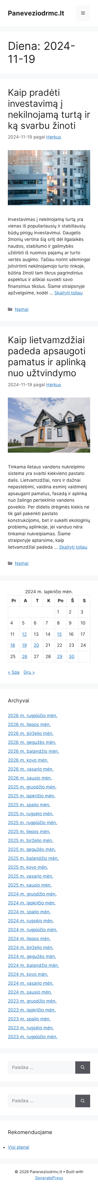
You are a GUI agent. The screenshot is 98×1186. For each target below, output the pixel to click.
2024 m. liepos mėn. (29, 938)
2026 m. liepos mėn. (29, 724)
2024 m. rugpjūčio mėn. (32, 929)
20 (36, 645)
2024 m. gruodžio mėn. (32, 894)
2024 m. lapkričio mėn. (32, 903)
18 (12, 645)
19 (24, 645)
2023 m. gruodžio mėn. (32, 1001)
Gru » (29, 672)
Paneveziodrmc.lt (36, 13)
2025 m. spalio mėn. (29, 804)
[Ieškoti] (82, 1067)
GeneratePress (49, 1177)
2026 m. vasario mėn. (31, 769)
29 (59, 656)
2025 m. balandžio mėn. (33, 858)
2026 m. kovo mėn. (28, 760)
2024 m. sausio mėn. (30, 992)
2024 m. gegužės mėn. (32, 956)
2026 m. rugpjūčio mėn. (32, 715)
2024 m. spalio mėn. (29, 911)
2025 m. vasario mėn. (30, 876)
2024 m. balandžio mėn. (33, 965)
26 (24, 656)
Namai (21, 309)
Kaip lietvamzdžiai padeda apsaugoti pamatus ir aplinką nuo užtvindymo (47, 356)
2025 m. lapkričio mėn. (31, 795)
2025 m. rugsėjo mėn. (31, 813)
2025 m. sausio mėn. (30, 885)
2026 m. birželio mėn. (31, 733)
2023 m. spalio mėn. (29, 1018)
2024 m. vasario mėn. (31, 983)
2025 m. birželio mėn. (30, 840)
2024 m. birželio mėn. (31, 947)
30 (71, 656)
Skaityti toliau (68, 292)
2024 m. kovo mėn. (28, 974)
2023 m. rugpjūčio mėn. (32, 1036)
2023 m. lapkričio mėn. (32, 1010)
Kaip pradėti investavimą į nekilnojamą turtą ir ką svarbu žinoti (49, 109)
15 (59, 634)
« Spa (14, 672)
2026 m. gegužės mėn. (32, 742)
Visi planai (18, 1147)
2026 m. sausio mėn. (30, 778)
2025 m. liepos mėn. (29, 831)
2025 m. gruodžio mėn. (32, 787)
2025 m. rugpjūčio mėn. (32, 822)
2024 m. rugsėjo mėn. (31, 920)
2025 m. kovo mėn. (28, 867)
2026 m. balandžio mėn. (33, 751)
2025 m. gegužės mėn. (32, 849)
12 (24, 634)
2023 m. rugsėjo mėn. (31, 1027)
